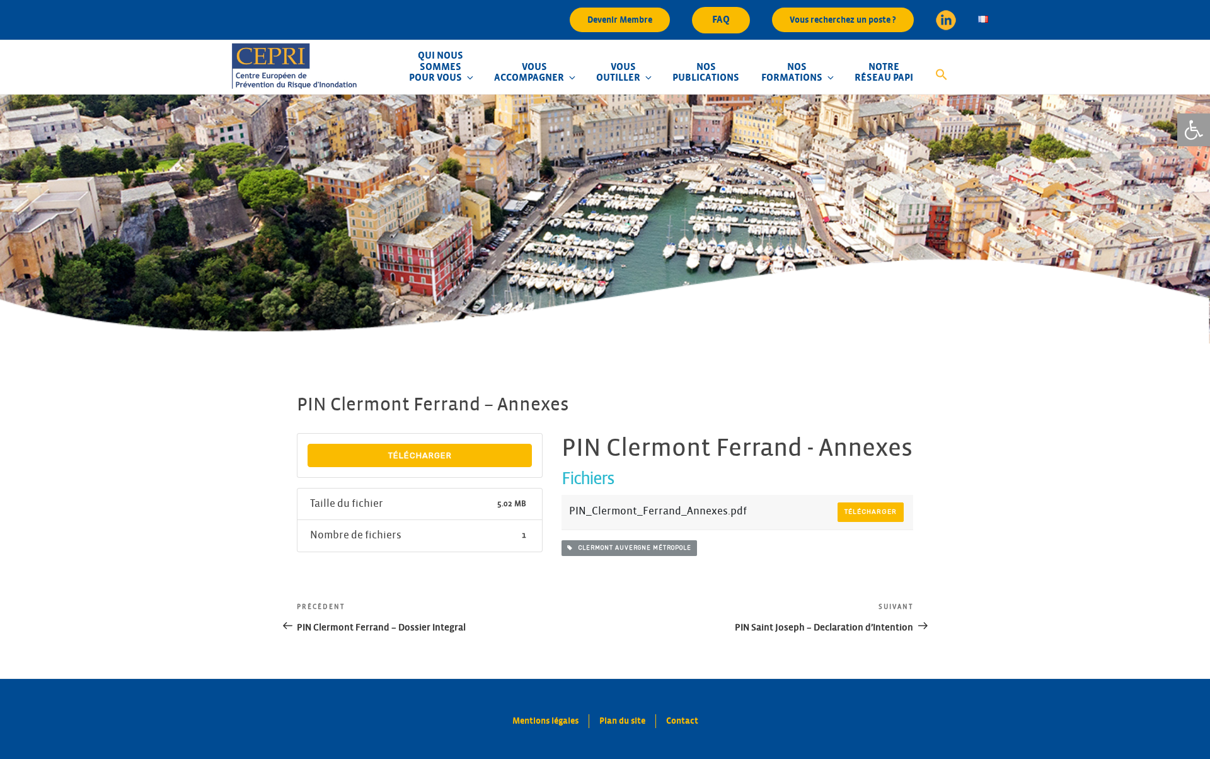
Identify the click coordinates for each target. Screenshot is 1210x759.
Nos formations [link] (791, 72)
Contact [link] (682, 721)
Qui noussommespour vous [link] (436, 66)
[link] (1193, 129)
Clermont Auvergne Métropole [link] (632, 548)
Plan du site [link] (622, 721)
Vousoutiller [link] (618, 72)
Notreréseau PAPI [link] (884, 72)
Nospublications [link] (705, 72)
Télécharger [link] (420, 455)
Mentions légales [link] (545, 721)
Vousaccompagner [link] (529, 72)
